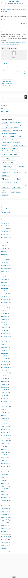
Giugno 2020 (4, 415)
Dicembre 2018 (4, 466)
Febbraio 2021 (4, 392)
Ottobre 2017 (4, 505)
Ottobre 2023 (4, 305)
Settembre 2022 (4, 341)
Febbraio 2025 (4, 259)
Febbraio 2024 (4, 293)
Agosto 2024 (4, 276)
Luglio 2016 (4, 548)
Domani (4, 139)
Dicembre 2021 (4, 364)
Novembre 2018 (5, 469)
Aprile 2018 (4, 489)
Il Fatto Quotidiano (19, 145)
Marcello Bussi (8, 172)
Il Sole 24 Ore (10, 154)
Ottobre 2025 (4, 240)
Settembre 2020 (4, 406)
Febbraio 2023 (4, 327)
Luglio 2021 (4, 378)
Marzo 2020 (4, 423)
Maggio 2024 (4, 285)
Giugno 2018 (4, 483)
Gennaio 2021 (4, 395)
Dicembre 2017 (4, 500)
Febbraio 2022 (4, 358)
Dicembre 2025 (4, 234)
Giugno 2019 (4, 449)
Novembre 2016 (5, 537)
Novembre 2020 (5, 401)
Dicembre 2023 (4, 299)
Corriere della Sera (12, 136)
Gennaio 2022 (4, 361)
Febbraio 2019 (4, 460)
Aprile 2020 (4, 421)
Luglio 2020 (4, 412)
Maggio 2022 (4, 350)
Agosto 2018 (4, 477)
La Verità (20, 166)
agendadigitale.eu (15, 122)
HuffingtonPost (5, 145)
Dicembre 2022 (4, 333)
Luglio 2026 (4, 223)
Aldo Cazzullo (5, 125)
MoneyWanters (6, 212)
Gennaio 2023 (4, 330)
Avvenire (4, 133)
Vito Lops (5, 192)
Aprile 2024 (4, 288)
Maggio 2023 (4, 319)
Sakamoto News (14, 1)
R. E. (24, 185)
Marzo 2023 (4, 325)
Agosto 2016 (4, 545)
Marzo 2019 (4, 457)
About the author (6, 48)
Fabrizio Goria (12, 139)
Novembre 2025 (5, 237)
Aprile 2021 (4, 387)
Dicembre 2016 (4, 534)
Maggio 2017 (4, 520)
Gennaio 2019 (4, 463)
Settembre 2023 (4, 308)
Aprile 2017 (4, 522)
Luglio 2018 (4, 480)
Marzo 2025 (4, 257)
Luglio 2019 (4, 446)
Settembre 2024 (4, 274)
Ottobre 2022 (4, 339)
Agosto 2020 (4, 409)
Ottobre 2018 (4, 471)
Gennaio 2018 (4, 497)
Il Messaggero (14, 150)
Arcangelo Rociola (6, 130)
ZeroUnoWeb (5, 195)
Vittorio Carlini (15, 192)
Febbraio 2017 (4, 528)
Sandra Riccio (16, 187)
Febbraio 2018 (4, 494)
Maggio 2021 (4, 384)
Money (16, 182)
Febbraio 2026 (4, 228)
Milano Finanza (11, 179)
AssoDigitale (17, 130)
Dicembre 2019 (4, 432)
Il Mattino (5, 150)
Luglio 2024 (4, 279)
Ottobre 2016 (4, 539)
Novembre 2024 (5, 268)
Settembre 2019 (4, 440)
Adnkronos (4, 122)
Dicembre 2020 (4, 398)
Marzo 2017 (4, 525)
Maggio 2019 (4, 452)
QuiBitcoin (5, 206)
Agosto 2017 (4, 511)
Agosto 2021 (4, 375)
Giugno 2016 (4, 551)
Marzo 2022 (4, 356)
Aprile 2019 (4, 455)
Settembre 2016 (4, 542)
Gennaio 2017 (4, 531)
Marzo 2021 (4, 390)
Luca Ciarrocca (12, 169)
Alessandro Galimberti (7, 127)
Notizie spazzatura (5, 111)
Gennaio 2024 (4, 296)
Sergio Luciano (5, 190)
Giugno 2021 (4, 381)
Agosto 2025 (4, 245)
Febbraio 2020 (4, 426)
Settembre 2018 (4, 474)
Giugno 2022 (4, 347)
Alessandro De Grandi (16, 125)
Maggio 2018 (4, 486)
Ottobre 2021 (4, 370)
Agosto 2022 (4, 344)
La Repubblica (9, 163)
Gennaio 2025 (4, 262)
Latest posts (14, 48)
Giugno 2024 (4, 282)
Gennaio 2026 (4, 231)
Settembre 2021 (4, 373)
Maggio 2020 (4, 418)
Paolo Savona (5, 185)
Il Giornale (14, 148)
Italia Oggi (8, 159)
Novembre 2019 (5, 435)
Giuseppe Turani (17, 142)
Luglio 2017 (4, 514)
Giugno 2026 (4, 226)
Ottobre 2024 (4, 271)
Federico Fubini (6, 142)
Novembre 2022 (5, 336)
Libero (4, 169)
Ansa (16, 127)
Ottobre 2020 (4, 404)
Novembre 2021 (5, 367)
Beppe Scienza (12, 133)
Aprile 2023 (4, 322)
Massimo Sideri (21, 172)
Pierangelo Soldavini (15, 185)
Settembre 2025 (4, 243)
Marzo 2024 (4, 291)
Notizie (5, 63)
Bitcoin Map (5, 210)
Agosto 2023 (4, 310)
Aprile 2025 (4, 254)
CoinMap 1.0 (5, 208)
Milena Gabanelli (6, 182)
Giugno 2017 (4, 517)
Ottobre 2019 (4, 438)
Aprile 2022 (4, 353)
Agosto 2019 (4, 443)
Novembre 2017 (5, 503)
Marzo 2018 (4, 491)
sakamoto (25, 27)
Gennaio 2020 (4, 429)
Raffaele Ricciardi (6, 187)
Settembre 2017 (4, 508)
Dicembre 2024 (4, 265)
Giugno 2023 (4, 316)
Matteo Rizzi (5, 175)
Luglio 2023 (4, 313)
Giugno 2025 (4, 251)
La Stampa (7, 167)
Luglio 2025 (4, 248)
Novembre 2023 (5, 302)
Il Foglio (5, 148)
